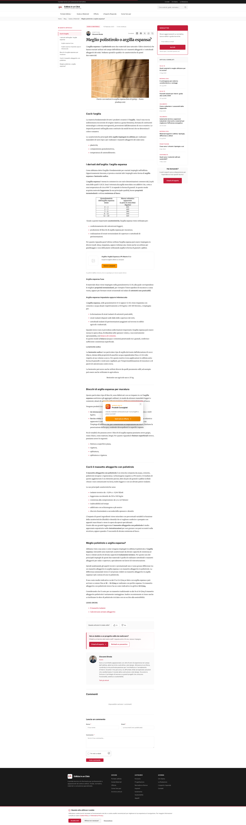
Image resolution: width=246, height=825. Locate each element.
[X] (144, 33)
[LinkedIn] (137, 33)
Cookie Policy (84, 815)
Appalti (137, 798)
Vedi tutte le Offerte (122, 419)
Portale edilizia (116, 779)
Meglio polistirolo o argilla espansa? (68, 65)
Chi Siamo (175, 1)
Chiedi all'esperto (97, 644)
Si (116, 625)
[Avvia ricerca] (185, 7)
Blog (65, 19)
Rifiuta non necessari (92, 820)
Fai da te (137, 779)
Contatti (167, 1)
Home (60, 19)
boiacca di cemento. (108, 336)
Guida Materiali (116, 782)
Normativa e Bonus (141, 785)
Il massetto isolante (98, 608)
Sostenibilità (139, 795)
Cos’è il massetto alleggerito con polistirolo (70, 59)
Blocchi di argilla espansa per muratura (69, 53)
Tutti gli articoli (104, 680)
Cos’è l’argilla (64, 34)
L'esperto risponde (164, 785)
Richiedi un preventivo (119, 644)
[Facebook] (141, 33)
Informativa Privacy (97, 815)
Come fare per (126, 14)
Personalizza (108, 820)
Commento (90, 735)
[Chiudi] (140, 404)
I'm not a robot (95, 753)
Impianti (137, 788)
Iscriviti (172, 47)
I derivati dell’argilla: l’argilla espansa (68, 38)
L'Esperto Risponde (109, 14)
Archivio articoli (116, 792)
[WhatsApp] (148, 33)
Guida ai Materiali (83, 14)
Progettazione (139, 782)
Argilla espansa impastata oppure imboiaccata (71, 47)
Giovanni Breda (97, 34)
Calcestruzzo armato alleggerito (102, 612)
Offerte (96, 14)
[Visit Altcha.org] (109, 754)
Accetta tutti (75, 820)
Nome (88, 724)
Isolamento (138, 792)
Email (123, 724)
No (125, 625)
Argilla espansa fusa (67, 43)
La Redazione (184, 1)
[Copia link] (152, 33)
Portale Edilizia (65, 14)
